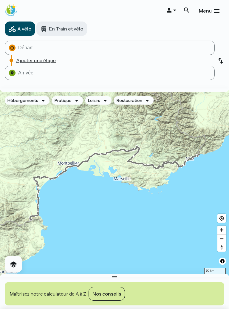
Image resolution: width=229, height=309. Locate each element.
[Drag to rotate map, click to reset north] (221, 247)
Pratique (63, 100)
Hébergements (22, 100)
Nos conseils (106, 294)
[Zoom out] (221, 238)
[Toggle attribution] (222, 261)
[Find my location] (221, 218)
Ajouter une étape (36, 60)
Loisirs (94, 100)
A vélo (24, 29)
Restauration (129, 100)
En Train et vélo (66, 29)
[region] (114, 182)
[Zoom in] (221, 230)
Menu (205, 11)
